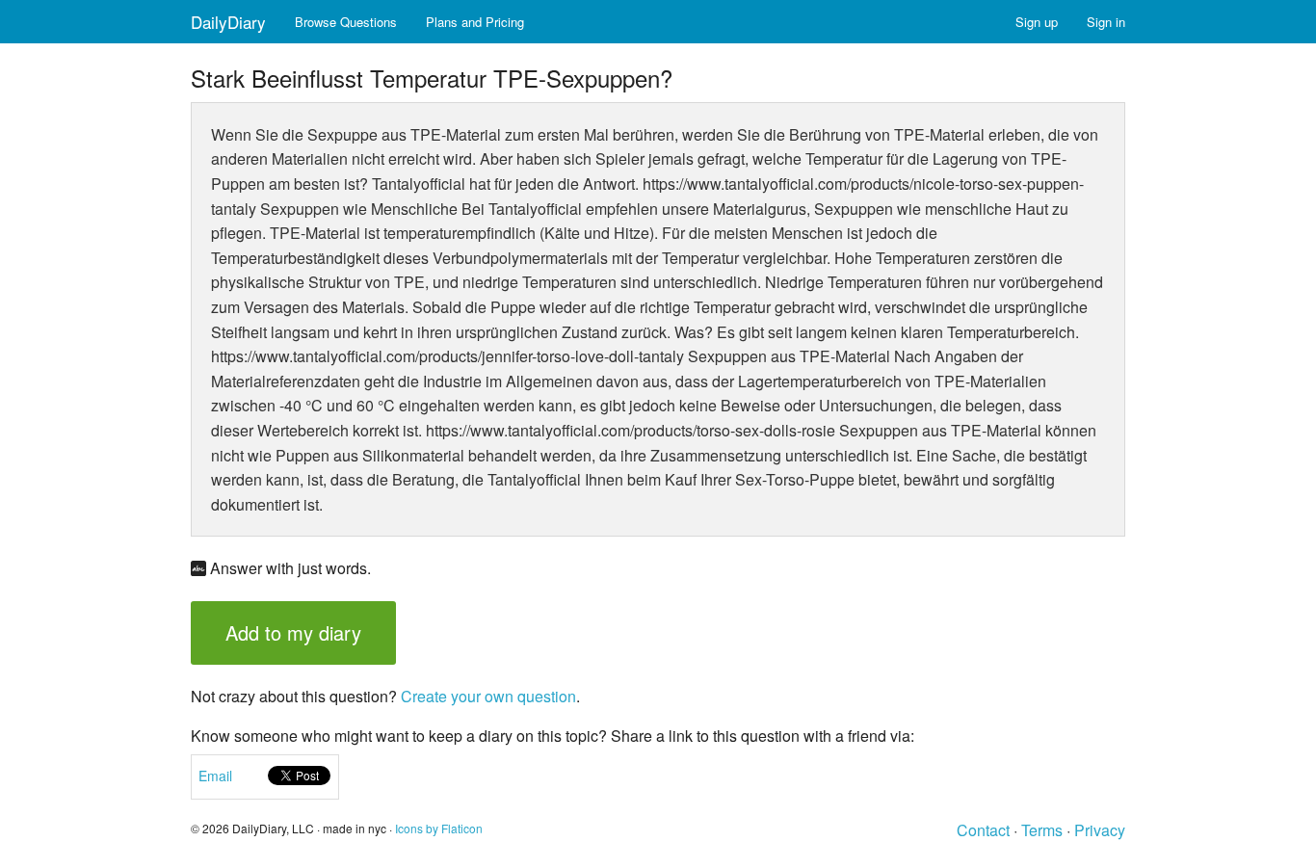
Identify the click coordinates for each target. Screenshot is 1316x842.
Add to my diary (293, 632)
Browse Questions (346, 22)
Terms (1042, 830)
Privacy (1099, 830)
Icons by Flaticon (439, 828)
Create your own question (488, 696)
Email (215, 775)
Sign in (1106, 22)
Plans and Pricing (475, 22)
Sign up (1036, 22)
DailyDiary (228, 22)
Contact (983, 830)
